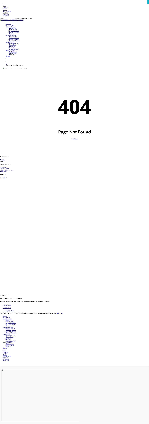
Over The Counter (7, 318)
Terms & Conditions (5, 168)
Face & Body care (10, 335)
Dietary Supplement (8, 327)
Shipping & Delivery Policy (7, 170)
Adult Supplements (11, 330)
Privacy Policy (3, 167)
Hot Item (5, 316)
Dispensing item (10, 321)
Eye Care (8, 325)
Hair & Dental (9, 337)
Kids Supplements (10, 328)
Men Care (8, 339)
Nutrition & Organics (11, 332)
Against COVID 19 (11, 323)
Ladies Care (9, 338)
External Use (9, 320)
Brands (5, 348)
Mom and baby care (11, 341)
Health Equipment (7, 342)
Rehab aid (8, 346)
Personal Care (6, 334)
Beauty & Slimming (11, 331)
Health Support (10, 344)
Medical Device (10, 345)
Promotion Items (7, 317)
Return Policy (3, 171)
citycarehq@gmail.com (8, 310)
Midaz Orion (60, 313)
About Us (2, 159)
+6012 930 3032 (7, 308)
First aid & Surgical (11, 324)
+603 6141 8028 (7, 305)
